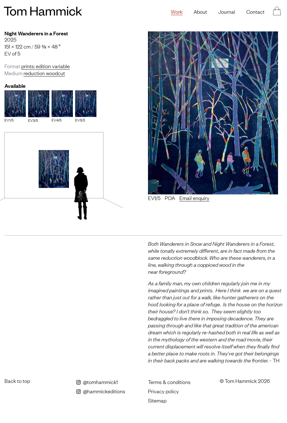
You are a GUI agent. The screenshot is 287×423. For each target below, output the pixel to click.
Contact (255, 11)
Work (176, 11)
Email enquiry (194, 197)
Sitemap (157, 400)
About (200, 11)
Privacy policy (163, 391)
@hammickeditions (103, 391)
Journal (226, 11)
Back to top (17, 380)
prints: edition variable (45, 66)
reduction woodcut (44, 73)
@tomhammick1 (100, 381)
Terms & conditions (169, 381)
